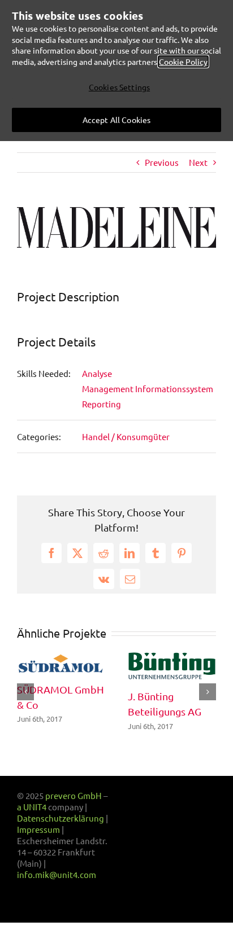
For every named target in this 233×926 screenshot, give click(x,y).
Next (198, 162)
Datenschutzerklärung (60, 818)
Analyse (97, 373)
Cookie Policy (183, 61)
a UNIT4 (32, 806)
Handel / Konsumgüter (126, 436)
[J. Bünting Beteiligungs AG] (172, 657)
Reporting (101, 403)
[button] (25, 691)
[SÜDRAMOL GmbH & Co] (61, 657)
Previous (162, 162)
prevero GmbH (73, 795)
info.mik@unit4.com (56, 874)
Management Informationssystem (147, 388)
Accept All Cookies (117, 120)
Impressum (38, 829)
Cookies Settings (119, 87)
